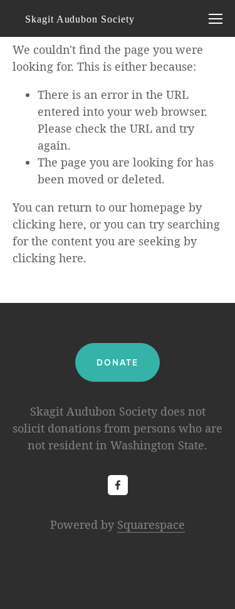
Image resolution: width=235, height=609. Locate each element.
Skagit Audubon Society (80, 19)
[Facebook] (118, 485)
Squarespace (151, 524)
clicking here (48, 224)
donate (118, 362)
